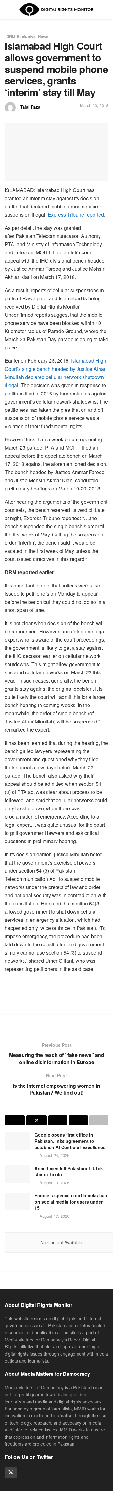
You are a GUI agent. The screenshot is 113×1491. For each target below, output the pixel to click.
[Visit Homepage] (56, 9)
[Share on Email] (78, 1120)
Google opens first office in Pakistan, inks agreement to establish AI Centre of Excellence (70, 1140)
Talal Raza (30, 107)
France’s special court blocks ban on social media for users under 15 (71, 1201)
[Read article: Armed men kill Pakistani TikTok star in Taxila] (17, 1174)
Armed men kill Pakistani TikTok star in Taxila (69, 1171)
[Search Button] (105, 9)
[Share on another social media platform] (98, 1120)
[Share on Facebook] (15, 1120)
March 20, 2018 (94, 105)
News (43, 36)
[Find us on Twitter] (11, 1472)
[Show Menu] (7, 9)
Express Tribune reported (76, 214)
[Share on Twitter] (36, 1120)
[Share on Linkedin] (57, 1120)
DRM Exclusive (20, 36)
